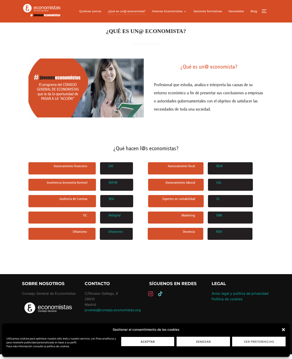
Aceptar (148, 341)
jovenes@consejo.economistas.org (113, 310)
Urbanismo (115, 232)
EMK (219, 215)
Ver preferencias (259, 341)
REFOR (113, 182)
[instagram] (150, 293)
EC (218, 199)
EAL (219, 182)
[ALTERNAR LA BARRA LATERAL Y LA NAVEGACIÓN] (265, 11)
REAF (219, 166)
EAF (111, 166)
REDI (219, 232)
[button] (283, 329)
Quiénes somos (90, 11)
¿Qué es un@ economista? (126, 11)
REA (111, 199)
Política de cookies (227, 299)
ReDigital (115, 215)
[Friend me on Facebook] (160, 293)
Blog (254, 11)
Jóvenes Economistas (167, 11)
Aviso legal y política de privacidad (240, 293)
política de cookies (58, 346)
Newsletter (236, 11)
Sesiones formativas (207, 11)
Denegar (203, 341)
